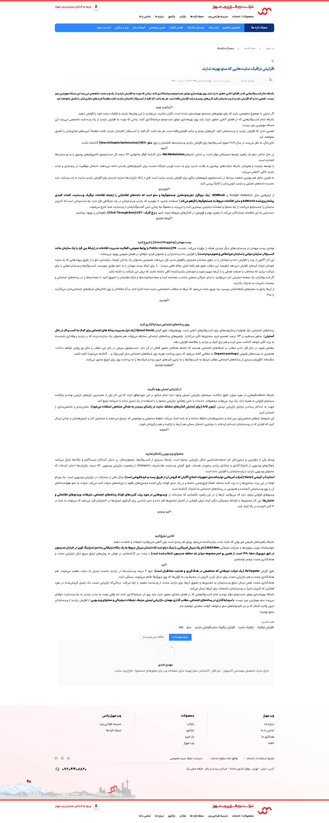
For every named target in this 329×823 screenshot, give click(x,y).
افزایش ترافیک (265, 627)
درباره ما (159, 17)
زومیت (263, 612)
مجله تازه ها (197, 17)
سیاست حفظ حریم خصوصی (186, 758)
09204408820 (74, 769)
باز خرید (189, 736)
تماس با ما (145, 17)
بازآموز (171, 17)
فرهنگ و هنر (139, 28)
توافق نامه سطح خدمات (224, 758)
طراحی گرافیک (176, 28)
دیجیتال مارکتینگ (196, 28)
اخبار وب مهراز (104, 28)
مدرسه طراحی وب (218, 17)
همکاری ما (267, 736)
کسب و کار (214, 28)
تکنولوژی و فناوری (231, 28)
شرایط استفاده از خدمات (260, 758)
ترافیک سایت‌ (245, 627)
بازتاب (182, 17)
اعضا (271, 743)
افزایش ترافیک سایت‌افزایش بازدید (214, 627)
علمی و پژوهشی (157, 28)
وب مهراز (270, 48)
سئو (188, 627)
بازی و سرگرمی (122, 28)
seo (181, 627)
